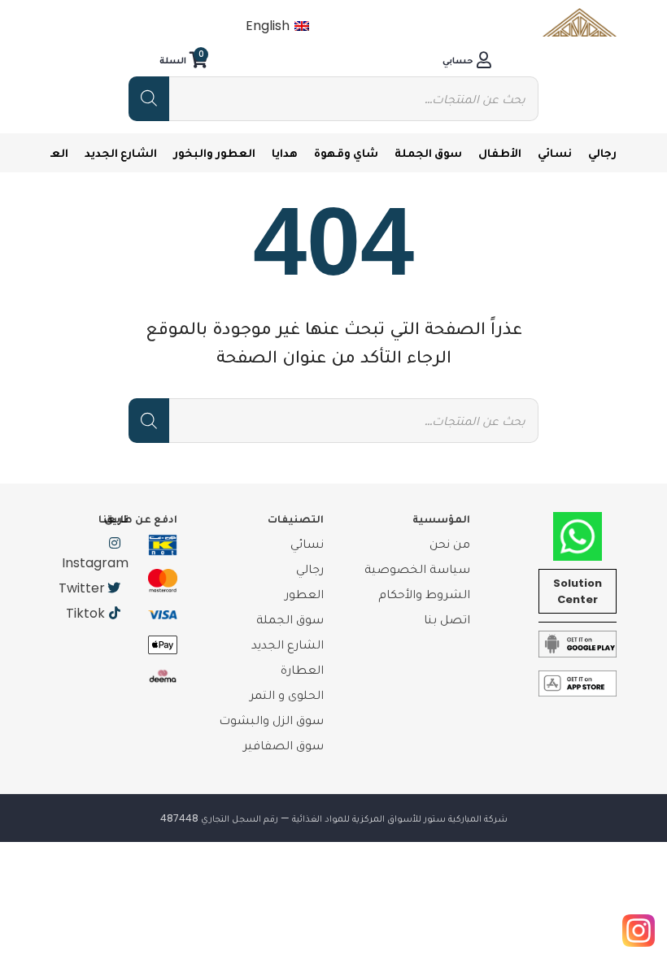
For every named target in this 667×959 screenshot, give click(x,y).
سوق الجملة (428, 152)
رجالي (602, 152)
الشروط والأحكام (424, 593)
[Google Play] (577, 643)
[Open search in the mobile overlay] (333, 98)
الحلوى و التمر (287, 694)
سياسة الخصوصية (417, 568)
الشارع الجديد (121, 152)
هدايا (285, 152)
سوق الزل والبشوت (271, 719)
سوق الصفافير (283, 745)
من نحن (449, 543)
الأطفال (499, 152)
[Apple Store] (577, 682)
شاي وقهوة (346, 152)
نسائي (555, 152)
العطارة (302, 669)
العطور (304, 593)
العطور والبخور (214, 152)
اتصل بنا (447, 619)
